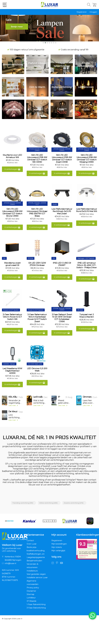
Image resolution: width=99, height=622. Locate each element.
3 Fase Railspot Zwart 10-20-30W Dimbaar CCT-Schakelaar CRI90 (62, 318)
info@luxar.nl (10, 563)
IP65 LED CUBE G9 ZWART (62, 264)
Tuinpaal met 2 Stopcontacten (86, 315)
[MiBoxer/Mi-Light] (70, 520)
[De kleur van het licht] (4, 415)
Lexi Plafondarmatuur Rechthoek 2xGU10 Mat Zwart (62, 211)
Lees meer (12, 405)
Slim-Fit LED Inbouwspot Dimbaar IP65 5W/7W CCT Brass (37, 212)
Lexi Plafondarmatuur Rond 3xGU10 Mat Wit (86, 210)
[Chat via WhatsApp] (92, 615)
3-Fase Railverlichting (36, 608)
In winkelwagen (11, 169)
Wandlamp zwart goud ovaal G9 (12, 264)
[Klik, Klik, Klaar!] (4, 400)
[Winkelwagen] (94, 6)
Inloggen (93, 12)
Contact (30, 540)
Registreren (82, 12)
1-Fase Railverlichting (36, 604)
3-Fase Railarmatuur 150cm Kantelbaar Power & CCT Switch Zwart (37, 318)
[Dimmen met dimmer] (78, 400)
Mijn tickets (56, 547)
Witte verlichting (48, 503)
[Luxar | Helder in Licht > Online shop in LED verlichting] (49, 4)
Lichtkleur (31, 598)
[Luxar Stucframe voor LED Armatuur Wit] (12, 140)
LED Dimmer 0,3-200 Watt (37, 369)
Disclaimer (31, 591)
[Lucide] (29, 520)
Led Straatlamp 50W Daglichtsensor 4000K (12, 370)
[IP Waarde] (54, 400)
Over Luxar (31, 544)
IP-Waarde (31, 601)
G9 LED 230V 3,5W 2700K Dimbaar (37, 264)
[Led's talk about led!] (29, 400)
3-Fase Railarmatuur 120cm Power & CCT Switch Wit (12, 316)
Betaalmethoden (34, 561)
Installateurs (32, 571)
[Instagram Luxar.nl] (53, 563)
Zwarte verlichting (73, 503)
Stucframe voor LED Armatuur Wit (12, 156)
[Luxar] (49, 520)
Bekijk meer (17, 26)
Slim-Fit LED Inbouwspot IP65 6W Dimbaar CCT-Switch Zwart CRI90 (62, 158)
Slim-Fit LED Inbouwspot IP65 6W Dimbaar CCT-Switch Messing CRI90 (87, 158)
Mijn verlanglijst (58, 550)
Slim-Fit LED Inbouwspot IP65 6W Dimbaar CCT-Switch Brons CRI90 (12, 212)
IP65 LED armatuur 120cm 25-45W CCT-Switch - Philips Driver (86, 265)
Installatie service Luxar (37, 577)
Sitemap (30, 594)
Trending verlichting (23, 503)
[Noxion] (90, 520)
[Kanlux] (9, 520)
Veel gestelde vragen (36, 574)
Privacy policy (33, 587)
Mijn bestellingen (59, 544)
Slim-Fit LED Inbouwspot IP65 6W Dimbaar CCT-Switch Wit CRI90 (37, 158)
